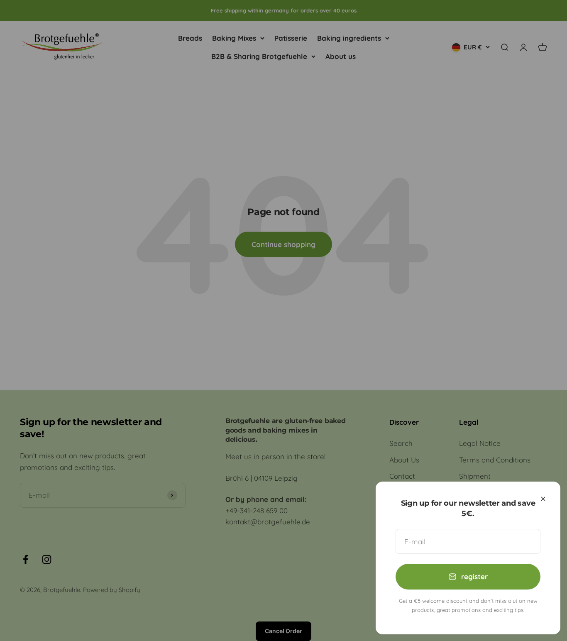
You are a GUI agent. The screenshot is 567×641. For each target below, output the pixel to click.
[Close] (543, 499)
